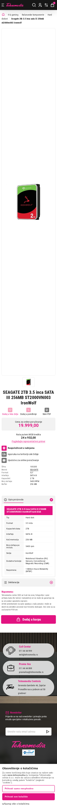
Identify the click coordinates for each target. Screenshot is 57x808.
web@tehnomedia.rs (28, 654)
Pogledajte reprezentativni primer (28, 441)
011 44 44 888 (25, 668)
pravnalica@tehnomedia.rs (31, 672)
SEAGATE (34, 470)
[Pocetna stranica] (3, 14)
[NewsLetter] (48, 731)
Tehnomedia (14, 5)
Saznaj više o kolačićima (16, 803)
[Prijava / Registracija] (40, 5)
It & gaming (13, 14)
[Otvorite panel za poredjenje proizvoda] (46, 5)
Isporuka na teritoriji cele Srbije (23, 454)
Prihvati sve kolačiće (16, 796)
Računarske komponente (33, 14)
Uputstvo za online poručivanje (23, 460)
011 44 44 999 (25, 651)
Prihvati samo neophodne (19, 788)
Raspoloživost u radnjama (21, 448)
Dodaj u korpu (31, 619)
